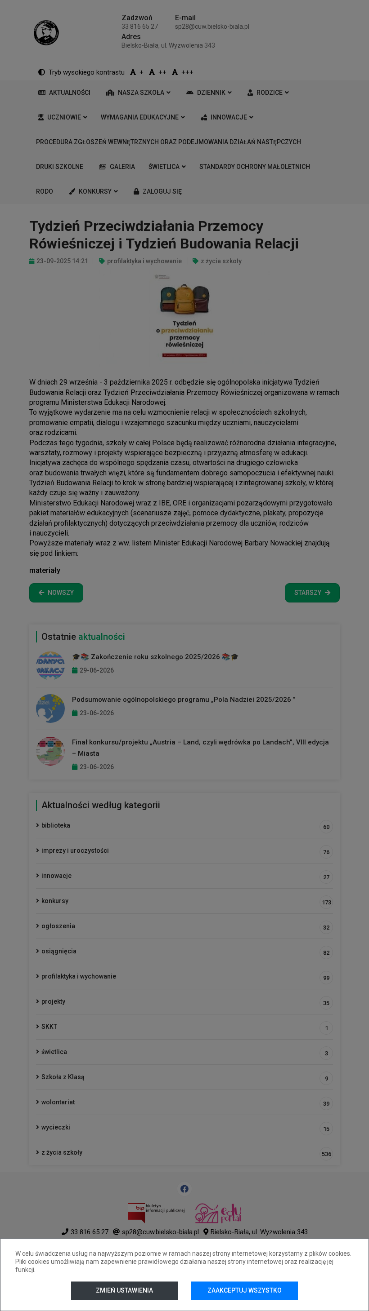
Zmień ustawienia (124, 1290)
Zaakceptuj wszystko (244, 1290)
